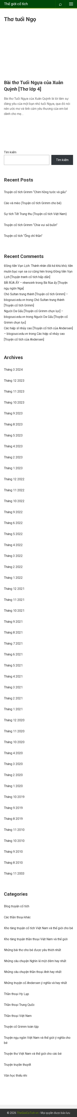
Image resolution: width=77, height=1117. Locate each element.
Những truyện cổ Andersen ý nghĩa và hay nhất (35, 983)
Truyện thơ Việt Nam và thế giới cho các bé (33, 1054)
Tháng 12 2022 (14, 479)
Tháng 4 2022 (13, 545)
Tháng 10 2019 (14, 797)
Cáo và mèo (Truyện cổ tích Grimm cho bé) (32, 203)
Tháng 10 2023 (14, 402)
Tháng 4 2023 (13, 446)
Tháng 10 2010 (14, 841)
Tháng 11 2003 (14, 873)
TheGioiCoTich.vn (27, 1112)
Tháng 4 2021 (13, 676)
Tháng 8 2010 (13, 863)
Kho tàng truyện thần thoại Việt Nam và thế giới (36, 939)
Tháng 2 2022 (13, 567)
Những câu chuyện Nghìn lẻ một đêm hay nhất (35, 961)
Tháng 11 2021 (14, 600)
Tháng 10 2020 (14, 742)
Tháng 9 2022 (13, 512)
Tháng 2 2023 (13, 457)
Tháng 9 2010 (13, 852)
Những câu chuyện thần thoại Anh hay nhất (32, 972)
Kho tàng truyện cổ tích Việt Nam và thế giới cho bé (38, 928)
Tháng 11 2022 (14, 490)
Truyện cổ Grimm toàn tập (21, 1027)
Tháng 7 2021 (13, 643)
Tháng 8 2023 (13, 424)
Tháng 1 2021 (13, 709)
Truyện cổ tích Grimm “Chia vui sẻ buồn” (30, 225)
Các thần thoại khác (17, 917)
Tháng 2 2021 (13, 698)
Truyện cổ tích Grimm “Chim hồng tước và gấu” (35, 192)
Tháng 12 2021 (14, 589)
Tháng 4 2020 (13, 753)
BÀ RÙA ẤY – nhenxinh (19, 283)
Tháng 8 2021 (13, 632)
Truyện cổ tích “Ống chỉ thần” (23, 236)
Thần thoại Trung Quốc (19, 1005)
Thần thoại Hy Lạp (16, 994)
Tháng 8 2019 (13, 819)
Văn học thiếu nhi (15, 1075)
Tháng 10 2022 (14, 501)
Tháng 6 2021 (13, 654)
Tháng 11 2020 (14, 731)
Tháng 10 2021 (14, 610)
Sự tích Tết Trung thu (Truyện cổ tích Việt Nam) (35, 214)
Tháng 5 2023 (13, 435)
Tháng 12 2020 (14, 720)
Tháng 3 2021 (13, 687)
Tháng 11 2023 (14, 391)
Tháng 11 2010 (14, 830)
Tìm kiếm (10, 152)
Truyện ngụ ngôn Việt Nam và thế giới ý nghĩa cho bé (37, 1040)
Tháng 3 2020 (13, 764)
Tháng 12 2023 (14, 381)
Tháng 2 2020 (13, 775)
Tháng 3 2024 (13, 369)
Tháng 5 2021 (13, 665)
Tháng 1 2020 (13, 786)
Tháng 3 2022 (13, 556)
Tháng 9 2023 (13, 413)
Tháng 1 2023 (13, 468)
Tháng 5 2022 (13, 534)
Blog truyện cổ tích (16, 906)
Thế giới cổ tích (16, 4)
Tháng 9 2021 (13, 622)
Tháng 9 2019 (13, 808)
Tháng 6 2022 (13, 523)
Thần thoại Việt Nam (18, 1016)
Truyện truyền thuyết (17, 1065)
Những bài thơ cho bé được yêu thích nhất (32, 950)
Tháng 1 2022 (13, 578)
